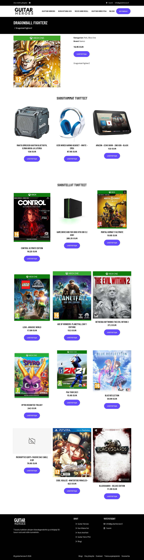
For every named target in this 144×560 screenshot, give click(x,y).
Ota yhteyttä (89, 556)
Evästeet (99, 556)
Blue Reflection (112, 395)
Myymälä (123, 11)
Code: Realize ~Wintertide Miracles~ (72, 480)
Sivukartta (126, 556)
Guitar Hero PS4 (99, 11)
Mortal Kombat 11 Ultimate (112, 232)
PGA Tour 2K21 (72, 392)
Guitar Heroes (48, 11)
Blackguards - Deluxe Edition (112, 485)
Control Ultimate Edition (32, 248)
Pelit (85, 38)
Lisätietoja (82, 54)
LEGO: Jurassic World (32, 327)
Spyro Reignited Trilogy (31, 405)
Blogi (112, 11)
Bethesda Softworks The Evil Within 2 (112, 322)
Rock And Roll (81, 11)
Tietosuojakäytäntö (112, 556)
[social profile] (29, 3)
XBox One (92, 38)
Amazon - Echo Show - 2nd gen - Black (112, 145)
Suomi (111, 3)
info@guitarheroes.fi (122, 3)
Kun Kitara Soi (65, 11)
